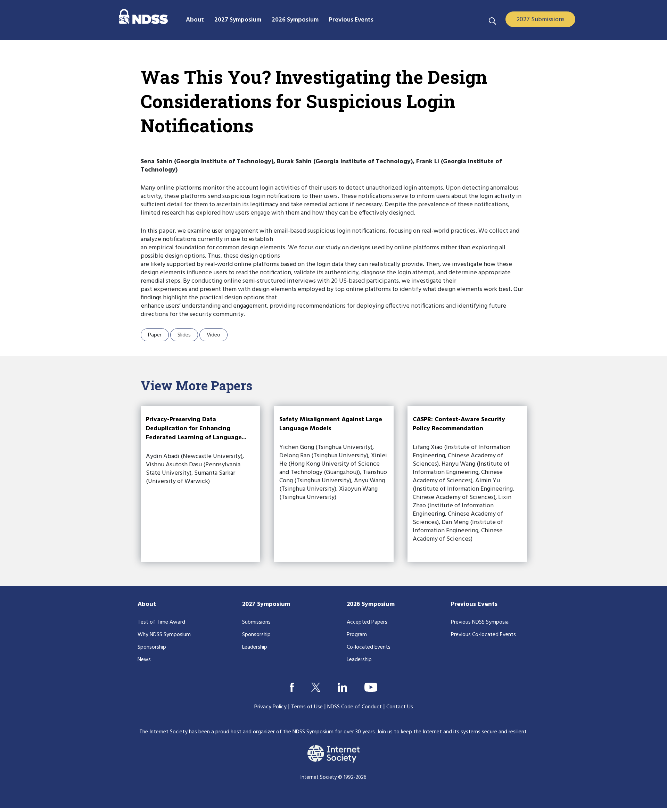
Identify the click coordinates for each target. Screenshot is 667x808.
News (144, 659)
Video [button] (213, 335)
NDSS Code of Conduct (354, 706)
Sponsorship (152, 647)
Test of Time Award (161, 622)
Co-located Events (368, 647)
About (147, 604)
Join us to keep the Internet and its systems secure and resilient (452, 731)
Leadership (254, 647)
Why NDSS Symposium (164, 634)
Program (357, 634)
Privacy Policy (270, 706)
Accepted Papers (367, 622)
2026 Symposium (371, 604)
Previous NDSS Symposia (480, 622)
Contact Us (399, 706)
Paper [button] (155, 335)
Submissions (256, 622)
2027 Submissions (541, 20)
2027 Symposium (266, 604)
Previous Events (474, 604)
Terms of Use (307, 706)
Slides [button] (184, 335)
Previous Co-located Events (483, 634)
